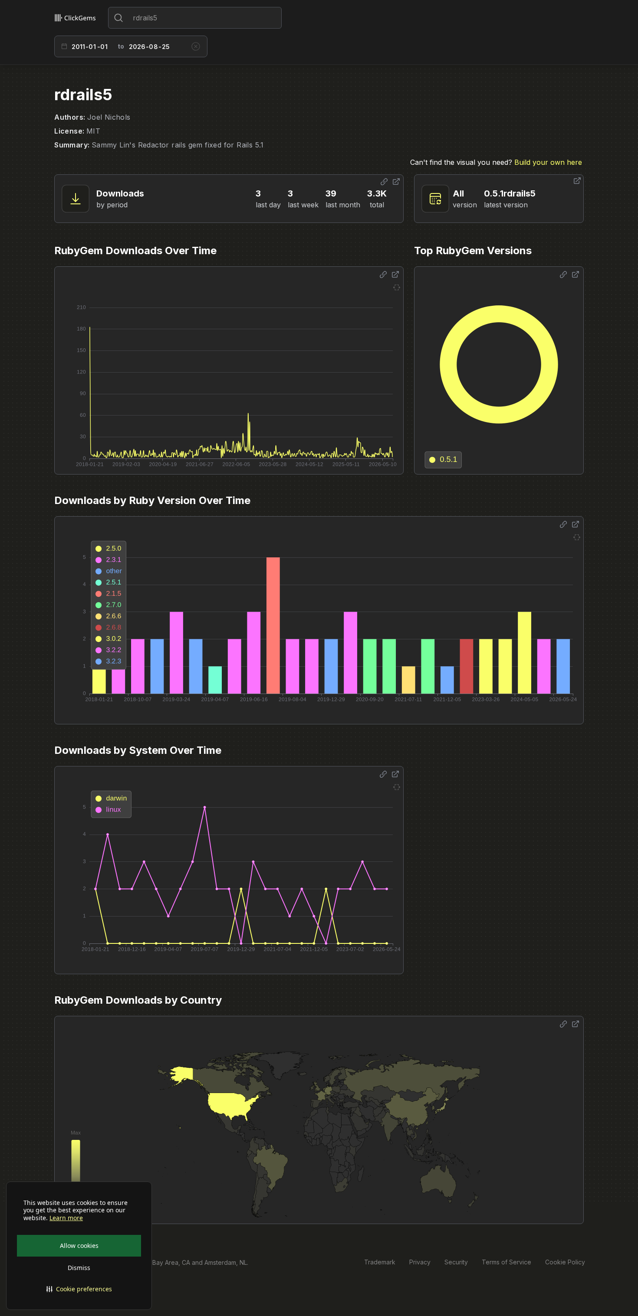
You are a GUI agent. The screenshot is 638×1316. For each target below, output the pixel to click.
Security (456, 1262)
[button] (79, 1289)
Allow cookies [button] (79, 1245)
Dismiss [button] (79, 1268)
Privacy (420, 1262)
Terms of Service (506, 1262)
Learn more (66, 1218)
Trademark (379, 1262)
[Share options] (384, 181)
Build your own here (548, 162)
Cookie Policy (565, 1262)
